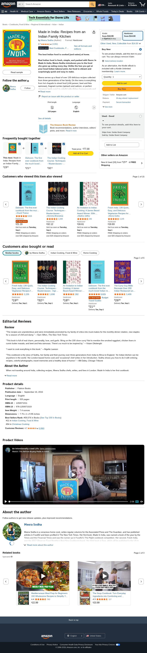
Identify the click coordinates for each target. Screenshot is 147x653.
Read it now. (71, 130)
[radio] (111, 35)
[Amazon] (8, 4)
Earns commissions (48, 448)
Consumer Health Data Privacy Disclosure (76, 645)
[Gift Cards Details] (145, 11)
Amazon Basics (44, 11)
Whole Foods (102, 11)
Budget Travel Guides (98, 299)
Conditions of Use (38, 645)
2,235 (26, 294)
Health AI (14, 11)
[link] (34, 148)
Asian (54, 25)
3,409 (128, 294)
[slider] (68, 501)
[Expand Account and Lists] (125, 5)
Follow (27, 88)
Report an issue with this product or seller (60, 96)
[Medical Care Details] (34, 11)
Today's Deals (117, 11)
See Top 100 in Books (51, 418)
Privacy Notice (52, 645)
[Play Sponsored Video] (42, 576)
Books (129, 11)
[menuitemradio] (137, 501)
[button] (4, 11)
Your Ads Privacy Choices (105, 645)
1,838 (52, 294)
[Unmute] (141, 501)
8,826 (103, 294)
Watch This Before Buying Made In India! (30, 451)
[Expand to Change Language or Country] (105, 5)
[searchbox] (56, 4)
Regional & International (40, 25)
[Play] (5, 501)
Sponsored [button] (6, 557)
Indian (61, 25)
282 (77, 294)
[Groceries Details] (93, 11)
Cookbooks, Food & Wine (19, 25)
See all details (44, 118)
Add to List (111, 145)
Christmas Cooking (20, 424)
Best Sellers (59, 11)
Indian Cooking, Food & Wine (25, 420)
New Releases (74, 11)
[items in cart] (142, 4)
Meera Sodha (47, 40)
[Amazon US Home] (46, 637)
